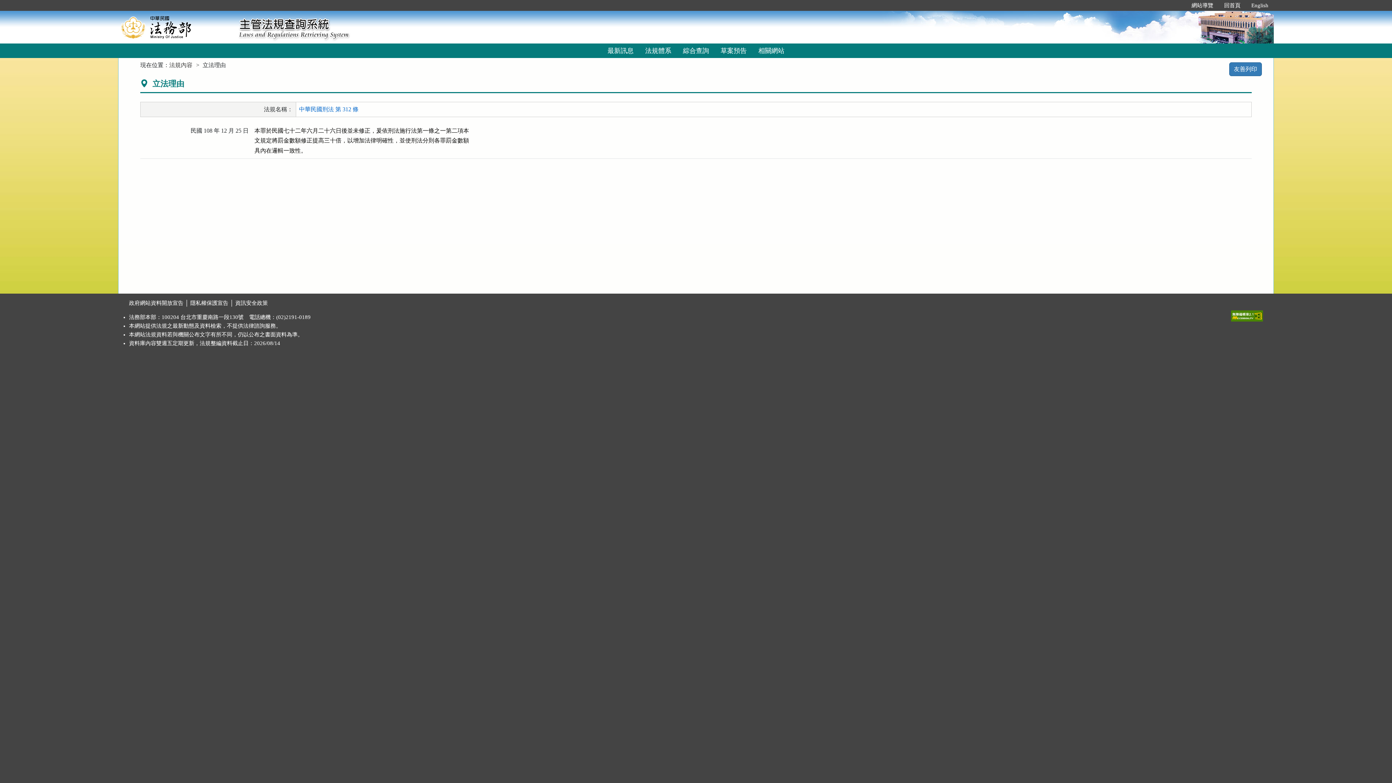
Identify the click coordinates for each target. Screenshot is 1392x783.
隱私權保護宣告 (209, 303)
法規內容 (180, 65)
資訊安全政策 (251, 303)
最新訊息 (621, 50)
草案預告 (734, 50)
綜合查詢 (696, 50)
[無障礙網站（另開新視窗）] (1247, 314)
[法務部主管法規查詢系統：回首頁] (176, 27)
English (1259, 5)
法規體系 (658, 50)
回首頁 (1232, 5)
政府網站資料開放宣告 (156, 303)
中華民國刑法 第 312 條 (329, 109)
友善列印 (1245, 69)
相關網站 (771, 50)
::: (1178, 5)
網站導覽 (1202, 5)
